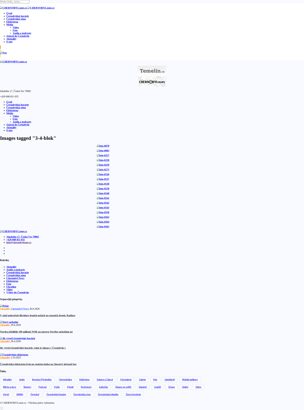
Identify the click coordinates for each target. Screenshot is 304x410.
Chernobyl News (15, 278)
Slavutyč (143, 386)
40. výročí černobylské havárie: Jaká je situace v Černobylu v (33, 348)
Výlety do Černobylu (17, 292)
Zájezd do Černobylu (17, 36)
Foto (15, 30)
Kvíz (155, 379)
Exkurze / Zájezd (105, 379)
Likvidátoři (170, 379)
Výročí (6, 394)
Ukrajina (11, 286)
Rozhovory (86, 386)
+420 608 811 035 (15, 239)
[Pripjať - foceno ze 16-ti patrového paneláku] (103, 169)
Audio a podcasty (22, 33)
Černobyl (35, 394)
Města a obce (9, 386)
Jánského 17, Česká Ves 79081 (22, 236)
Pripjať (70, 386)
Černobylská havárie (17, 16)
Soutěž (157, 386)
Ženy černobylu (133, 394)
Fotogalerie (126, 379)
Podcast (42, 386)
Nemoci (27, 386)
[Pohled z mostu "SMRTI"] (103, 150)
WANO (19, 394)
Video (16, 27)
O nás (9, 41)
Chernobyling (65, 379)
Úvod (9, 13)
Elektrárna (12, 21)
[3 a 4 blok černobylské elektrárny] (103, 146)
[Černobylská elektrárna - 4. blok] (103, 174)
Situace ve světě (123, 386)
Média (9, 24)
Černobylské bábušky (108, 394)
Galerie (142, 379)
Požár (57, 386)
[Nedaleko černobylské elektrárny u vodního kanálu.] (103, 217)
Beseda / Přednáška (41, 379)
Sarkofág (103, 386)
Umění (185, 386)
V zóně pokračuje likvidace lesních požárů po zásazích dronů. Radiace (37, 315)
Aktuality (11, 39)
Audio (22, 379)
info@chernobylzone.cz (18, 242)
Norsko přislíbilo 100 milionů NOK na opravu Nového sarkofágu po (36, 331)
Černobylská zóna (16, 19)
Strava (171, 386)
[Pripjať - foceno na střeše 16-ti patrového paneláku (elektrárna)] (103, 155)
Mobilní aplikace (190, 379)
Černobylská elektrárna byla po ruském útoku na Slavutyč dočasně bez (38, 364)
